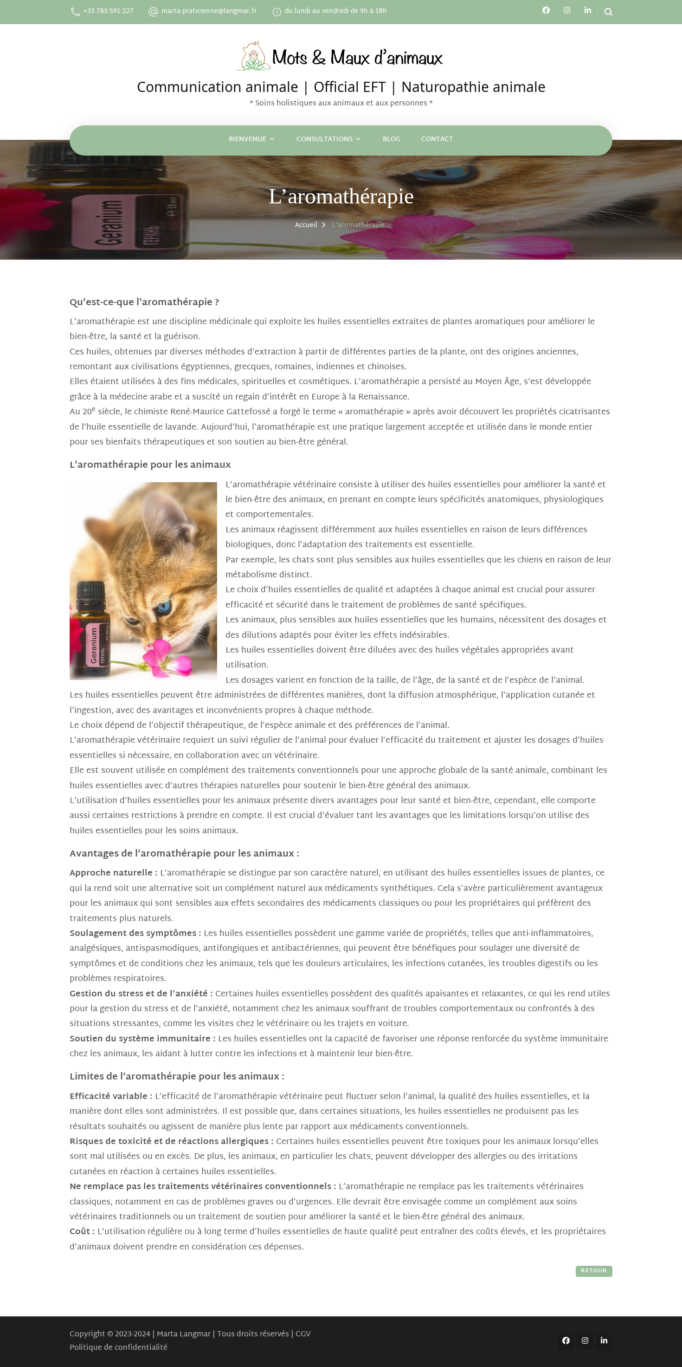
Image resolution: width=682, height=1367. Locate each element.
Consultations (324, 139)
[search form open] (604, 12)
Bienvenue (247, 139)
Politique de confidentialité (118, 1348)
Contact (437, 139)
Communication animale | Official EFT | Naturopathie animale (341, 85)
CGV (303, 1334)
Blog (391, 139)
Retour (594, 1271)
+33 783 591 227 (109, 11)
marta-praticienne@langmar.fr (209, 11)
